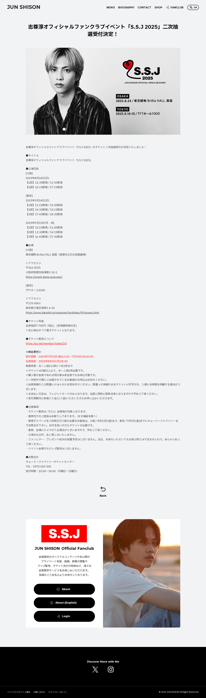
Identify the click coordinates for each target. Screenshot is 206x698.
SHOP (158, 7)
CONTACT (144, 7)
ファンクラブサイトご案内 (18, 692)
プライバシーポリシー (58, 692)
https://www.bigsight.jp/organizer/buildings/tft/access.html (62, 313)
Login (66, 616)
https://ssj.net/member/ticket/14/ (46, 344)
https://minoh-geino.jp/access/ (44, 277)
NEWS (111, 7)
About (66, 589)
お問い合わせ (39, 692)
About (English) (66, 602)
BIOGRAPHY (126, 7)
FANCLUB (177, 7)
